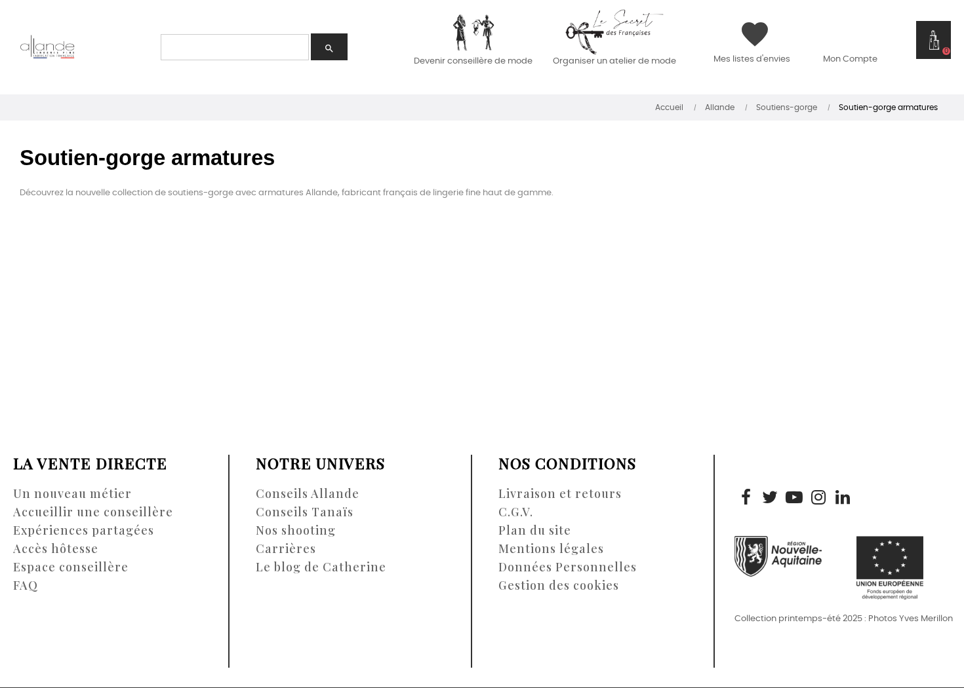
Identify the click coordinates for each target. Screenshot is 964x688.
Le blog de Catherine (321, 567)
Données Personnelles (567, 567)
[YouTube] (794, 498)
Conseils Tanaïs (304, 512)
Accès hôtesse (55, 548)
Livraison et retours (560, 493)
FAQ (25, 585)
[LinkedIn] (843, 498)
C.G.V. (515, 512)
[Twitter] (770, 498)
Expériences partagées (83, 530)
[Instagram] (818, 498)
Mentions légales (551, 548)
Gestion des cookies (558, 585)
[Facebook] (745, 498)
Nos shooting (296, 530)
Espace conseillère (71, 567)
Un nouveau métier (72, 493)
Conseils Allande (307, 493)
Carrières (286, 548)
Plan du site (534, 530)
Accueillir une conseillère (93, 512)
